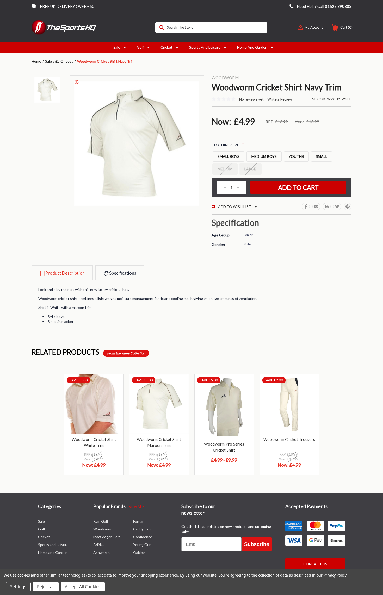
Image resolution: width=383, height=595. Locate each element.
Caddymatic (142, 529)
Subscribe (256, 544)
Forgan (138, 521)
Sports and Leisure (204, 47)
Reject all (45, 587)
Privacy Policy (335, 575)
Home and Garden (252, 47)
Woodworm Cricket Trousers (289, 439)
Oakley (139, 552)
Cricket (166, 47)
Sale (116, 47)
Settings (18, 587)
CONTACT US (315, 564)
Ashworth (101, 552)
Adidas (98, 544)
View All (136, 507)
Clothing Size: (228, 144)
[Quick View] (113, 385)
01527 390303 (338, 6)
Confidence (142, 537)
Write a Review (279, 99)
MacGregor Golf (106, 537)
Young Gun (142, 544)
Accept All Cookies (83, 587)
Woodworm (102, 529)
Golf (140, 47)
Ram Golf (100, 521)
